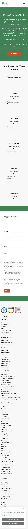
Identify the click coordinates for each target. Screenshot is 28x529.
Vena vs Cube (4, 357)
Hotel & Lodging (5, 434)
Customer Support (5, 467)
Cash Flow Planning (6, 382)
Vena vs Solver (4, 369)
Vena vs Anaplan (5, 359)
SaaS (2, 410)
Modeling (3, 319)
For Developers (5, 455)
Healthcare (3, 420)
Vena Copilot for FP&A (6, 342)
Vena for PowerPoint (6, 344)
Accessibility (4, 504)
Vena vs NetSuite (5, 370)
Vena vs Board (4, 365)
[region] (13, 517)
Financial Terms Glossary (7, 461)
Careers (3, 484)
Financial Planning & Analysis (8, 376)
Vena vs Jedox (4, 367)
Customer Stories (5, 471)
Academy (3, 446)
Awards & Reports (5, 483)
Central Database (5, 324)
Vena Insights (4, 340)
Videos (2, 448)
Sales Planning (4, 395)
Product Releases (5, 457)
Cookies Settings (13, 523)
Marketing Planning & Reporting (9, 399)
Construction (4, 427)
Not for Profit (4, 423)
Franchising (4, 433)
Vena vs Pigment (5, 363)
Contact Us (4, 486)
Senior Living (4, 429)
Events (2, 444)
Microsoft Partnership (6, 488)
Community (4, 441)
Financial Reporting (5, 401)
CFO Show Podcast (6, 459)
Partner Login (4, 498)
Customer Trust (5, 475)
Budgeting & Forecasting (7, 378)
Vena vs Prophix (5, 354)
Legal (2, 431)
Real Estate (4, 416)
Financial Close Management (8, 386)
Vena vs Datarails (5, 352)
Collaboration (4, 323)
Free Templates (5, 442)
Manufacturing (4, 414)
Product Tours (4, 334)
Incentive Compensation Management (10, 397)
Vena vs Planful (5, 350)
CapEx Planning (5, 380)
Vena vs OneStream (6, 361)
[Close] (24, 508)
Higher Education (5, 418)
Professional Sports (6, 421)
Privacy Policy (15, 265)
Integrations (4, 326)
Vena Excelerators (5, 469)
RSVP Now (14, 54)
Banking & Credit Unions (7, 408)
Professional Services (6, 330)
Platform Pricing (5, 332)
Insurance (3, 412)
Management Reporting (7, 402)
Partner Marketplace (6, 454)
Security (3, 328)
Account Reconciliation (6, 389)
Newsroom (4, 490)
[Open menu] (24, 4)
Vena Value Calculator (6, 452)
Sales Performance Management (9, 393)
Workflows (3, 321)
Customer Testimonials (6, 473)
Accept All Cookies (13, 519)
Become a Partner (5, 496)
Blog (2, 450)
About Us (3, 481)
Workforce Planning (6, 384)
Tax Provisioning (5, 391)
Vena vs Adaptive (5, 356)
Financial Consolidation (6, 388)
